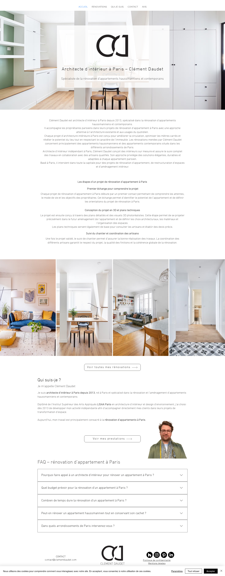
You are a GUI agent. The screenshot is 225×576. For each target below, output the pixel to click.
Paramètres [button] (177, 571)
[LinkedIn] (171, 555)
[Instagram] (157, 555)
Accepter (210, 571)
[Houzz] (149, 555)
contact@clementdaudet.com (61, 559)
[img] (197, 307)
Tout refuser (193, 571)
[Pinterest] (164, 555)
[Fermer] (221, 571)
